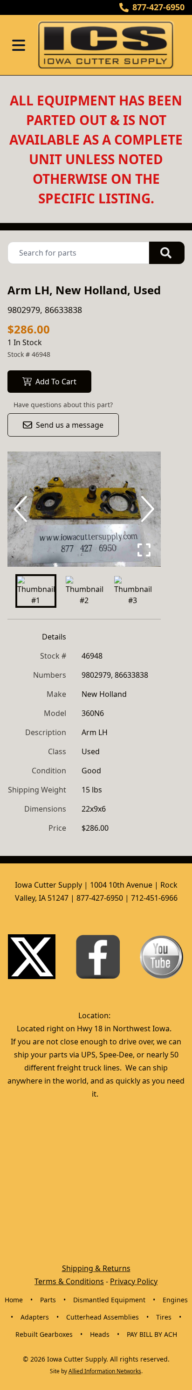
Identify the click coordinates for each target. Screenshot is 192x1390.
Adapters (35, 1317)
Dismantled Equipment (109, 1299)
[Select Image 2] (84, 591)
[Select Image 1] (35, 591)
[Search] (167, 253)
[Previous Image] (22, 509)
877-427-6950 (158, 7)
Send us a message (69, 425)
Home (14, 1299)
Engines (175, 1299)
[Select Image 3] (132, 591)
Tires (163, 1317)
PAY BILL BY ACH (152, 1334)
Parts (48, 1299)
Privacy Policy (134, 1281)
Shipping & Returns (96, 1268)
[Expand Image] (144, 550)
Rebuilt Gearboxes (44, 1334)
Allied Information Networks (105, 1371)
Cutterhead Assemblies (102, 1317)
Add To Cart (55, 381)
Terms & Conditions (69, 1281)
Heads (100, 1334)
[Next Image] (146, 509)
